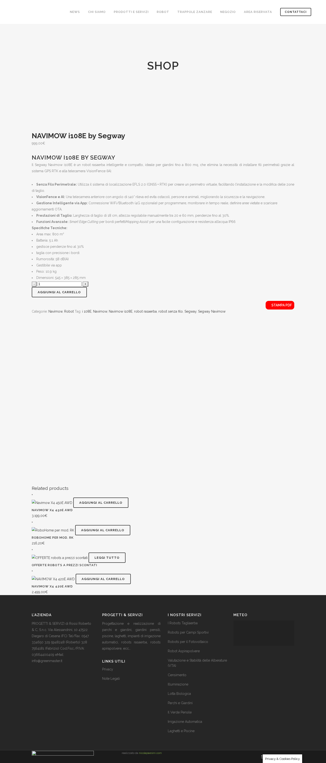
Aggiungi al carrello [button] (100, 502)
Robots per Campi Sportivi (188, 632)
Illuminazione (178, 684)
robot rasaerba (145, 311)
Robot (69, 311)
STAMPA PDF (281, 305)
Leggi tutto (107, 557)
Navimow (55, 311)
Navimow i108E (120, 311)
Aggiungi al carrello (59, 292)
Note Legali (111, 678)
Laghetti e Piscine (181, 731)
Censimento (177, 675)
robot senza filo (170, 311)
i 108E (86, 311)
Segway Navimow (212, 311)
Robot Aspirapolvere (184, 651)
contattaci (296, 12)
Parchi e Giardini (180, 703)
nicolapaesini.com (150, 753)
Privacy (107, 669)
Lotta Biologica (179, 694)
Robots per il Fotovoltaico (188, 642)
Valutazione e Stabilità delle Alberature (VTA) (197, 663)
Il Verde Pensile (180, 712)
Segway (190, 311)
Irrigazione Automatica (185, 722)
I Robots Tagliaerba (183, 623)
